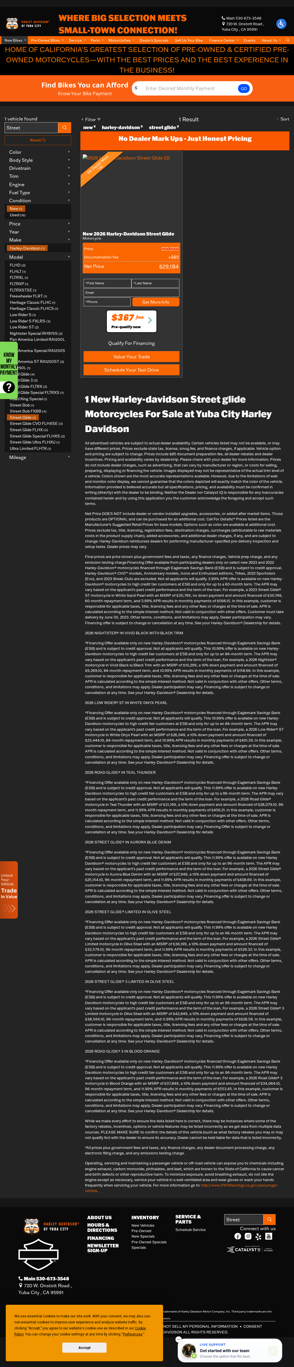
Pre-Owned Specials (149, 1242)
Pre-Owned (141, 1230)
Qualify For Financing (131, 343)
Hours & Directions (102, 1227)
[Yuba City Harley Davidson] (27, 23)
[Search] (64, 127)
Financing (100, 1238)
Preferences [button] (132, 1334)
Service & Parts (188, 1219)
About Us (99, 1217)
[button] (14, 40)
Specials (138, 1247)
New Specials (143, 1236)
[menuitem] (39, 208)
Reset (36, 140)
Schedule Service (190, 1229)
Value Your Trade (131, 356)
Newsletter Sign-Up (103, 1248)
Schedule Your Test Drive (131, 370)
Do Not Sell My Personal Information (197, 1326)
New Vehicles (142, 1225)
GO (244, 88)
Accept (84, 1348)
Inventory (145, 1217)
